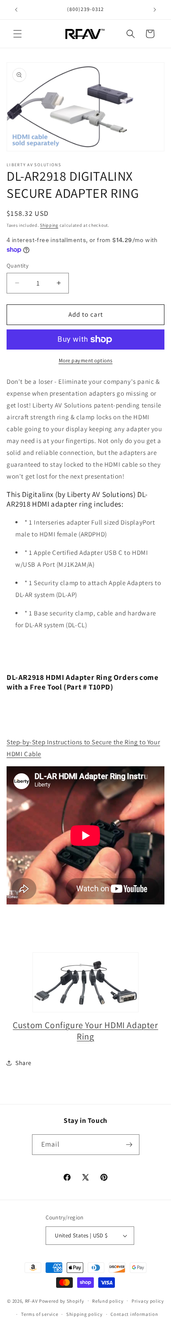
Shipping (49, 225)
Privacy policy (148, 1301)
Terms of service (39, 1314)
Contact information (134, 1314)
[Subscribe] (129, 1144)
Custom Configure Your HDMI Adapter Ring (85, 1030)
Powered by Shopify (61, 1300)
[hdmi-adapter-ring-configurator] (85, 982)
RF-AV (31, 1300)
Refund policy (107, 1301)
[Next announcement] (154, 9)
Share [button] (23, 1063)
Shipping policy (84, 1314)
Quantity (17, 265)
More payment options (86, 360)
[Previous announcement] (16, 9)
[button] (17, 33)
